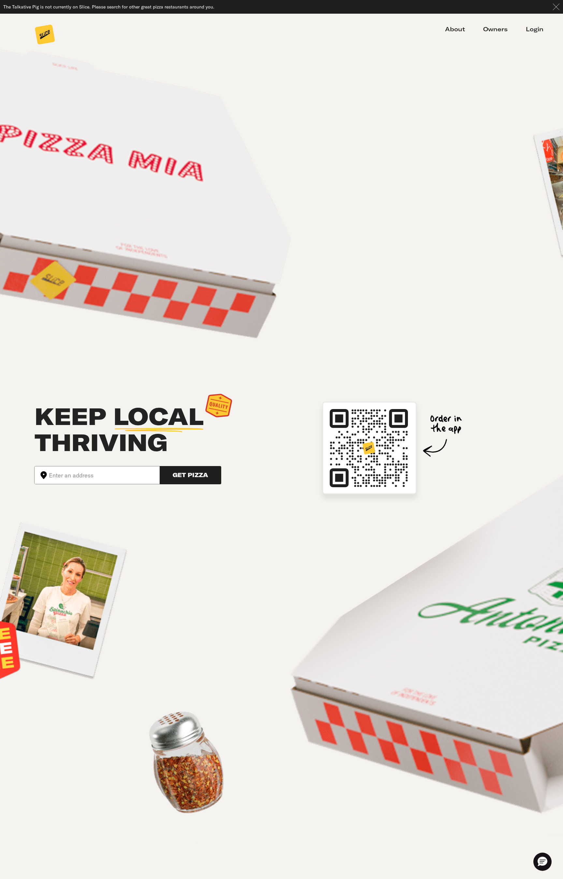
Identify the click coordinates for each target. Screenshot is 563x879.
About (455, 29)
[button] (542, 862)
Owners (495, 29)
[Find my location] (42, 475)
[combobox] (104, 475)
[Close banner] (556, 7)
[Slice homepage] (45, 35)
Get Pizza (190, 475)
